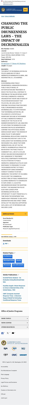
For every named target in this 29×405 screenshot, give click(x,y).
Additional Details (8, 214)
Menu (25, 9)
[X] (8, 333)
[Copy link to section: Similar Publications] (18, 274)
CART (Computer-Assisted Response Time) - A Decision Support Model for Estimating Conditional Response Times (12, 297)
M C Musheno (21, 63)
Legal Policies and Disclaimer (9, 382)
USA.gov (3, 394)
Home (2, 16)
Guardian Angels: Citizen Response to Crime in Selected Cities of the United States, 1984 (14, 288)
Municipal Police (9, 260)
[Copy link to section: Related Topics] (14, 253)
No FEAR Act (4, 386)
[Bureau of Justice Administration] (6, 350)
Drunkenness (8, 256)
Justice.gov (4, 398)
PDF (6, 243)
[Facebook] (3, 333)
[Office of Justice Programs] (3, 10)
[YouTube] (13, 333)
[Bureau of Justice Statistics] (14, 351)
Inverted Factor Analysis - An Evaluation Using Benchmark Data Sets (13, 280)
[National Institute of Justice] (23, 350)
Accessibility (4, 366)
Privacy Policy (4, 378)
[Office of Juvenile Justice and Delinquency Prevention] (6, 356)
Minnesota (7, 265)
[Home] (14, 10)
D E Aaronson (5, 63)
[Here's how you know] (14, 3)
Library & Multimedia (10, 16)
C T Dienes (13, 63)
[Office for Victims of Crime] (14, 356)
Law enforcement (18, 265)
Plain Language (5, 374)
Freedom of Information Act (8, 390)
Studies (18, 260)
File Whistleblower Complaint (9, 370)
